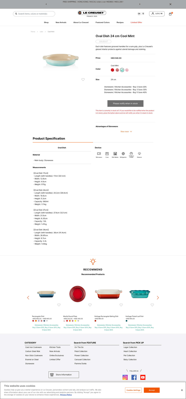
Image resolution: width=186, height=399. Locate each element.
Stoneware (29, 363)
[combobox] (35, 14)
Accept (152, 390)
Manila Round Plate (70, 316)
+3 (78, 321)
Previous (46, 4)
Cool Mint (51, 32)
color (41, 32)
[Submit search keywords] (16, 13)
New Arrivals (61, 22)
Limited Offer (54, 359)
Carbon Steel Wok (32, 351)
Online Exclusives (56, 355)
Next (140, 4)
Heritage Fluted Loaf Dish (134, 316)
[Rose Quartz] (117, 70)
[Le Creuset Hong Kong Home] (92, 13)
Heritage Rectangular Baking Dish (106, 316)
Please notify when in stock (125, 103)
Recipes (120, 22)
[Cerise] (112, 70)
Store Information (64, 374)
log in (159, 13)
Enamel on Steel (31, 359)
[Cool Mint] (122, 70)
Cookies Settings (133, 390)
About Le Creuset (81, 22)
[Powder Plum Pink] (126, 70)
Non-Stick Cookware (34, 355)
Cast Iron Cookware (33, 347)
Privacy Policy (66, 395)
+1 (47, 321)
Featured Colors (103, 22)
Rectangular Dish (38, 316)
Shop (46, 22)
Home (33, 32)
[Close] (170, 4)
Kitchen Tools (54, 347)
